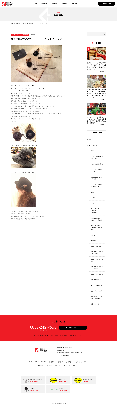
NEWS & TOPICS (40, 362)
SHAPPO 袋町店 (96, 280)
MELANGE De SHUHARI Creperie (95, 210)
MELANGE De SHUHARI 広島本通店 (96, 227)
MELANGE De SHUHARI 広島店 (96, 219)
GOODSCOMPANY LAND (97, 170)
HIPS (92, 192)
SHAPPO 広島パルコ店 (97, 260)
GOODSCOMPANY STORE (97, 178)
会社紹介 (40, 365)
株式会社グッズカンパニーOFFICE (96, 297)
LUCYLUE (94, 203)
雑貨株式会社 (95, 304)
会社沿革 (57, 365)
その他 (89, 140)
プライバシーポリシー (82, 362)
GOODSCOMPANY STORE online (97, 185)
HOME (30, 362)
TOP (12, 23)
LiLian (93, 197)
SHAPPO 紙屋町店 (97, 274)
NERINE (93, 240)
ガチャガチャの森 (96, 291)
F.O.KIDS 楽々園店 (97, 164)
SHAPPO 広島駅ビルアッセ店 (97, 267)
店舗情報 (51, 362)
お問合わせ (69, 362)
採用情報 (60, 362)
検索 (104, 34)
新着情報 (18, 23)
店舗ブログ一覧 (92, 145)
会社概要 (49, 365)
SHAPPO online (96, 246)
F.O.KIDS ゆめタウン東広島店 (97, 157)
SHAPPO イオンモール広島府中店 (97, 252)
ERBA (93, 151)
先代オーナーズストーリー (71, 365)
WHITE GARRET (96, 285)
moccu (93, 235)
